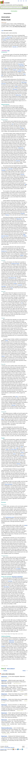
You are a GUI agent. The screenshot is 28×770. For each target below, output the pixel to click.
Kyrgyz (22, 452)
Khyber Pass (18, 94)
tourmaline (3, 286)
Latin (2, 30)
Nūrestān (10, 168)
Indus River (7, 38)
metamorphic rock (12, 277)
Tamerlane (15, 89)
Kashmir (15, 69)
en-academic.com (5, 2)
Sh (20, 126)
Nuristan (3, 646)
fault (12, 287)
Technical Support (7, 747)
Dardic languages (8, 484)
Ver (25, 184)
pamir (16, 396)
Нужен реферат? (11, 668)
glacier (6, 340)
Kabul (22, 128)
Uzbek (7, 449)
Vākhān (21, 255)
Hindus (24, 670)
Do (12, 124)
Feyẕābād (18, 568)
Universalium (14, 11)
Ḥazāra (15, 449)
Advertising (12, 747)
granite (15, 283)
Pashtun (22, 455)
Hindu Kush (4, 676)
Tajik (22, 446)
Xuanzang (10, 580)
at (17, 46)
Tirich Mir (14, 46)
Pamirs (4, 39)
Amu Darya (9, 36)
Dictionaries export (3, 749)
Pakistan (19, 71)
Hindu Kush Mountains (6, 727)
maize (25, 525)
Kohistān (3, 170)
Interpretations (7, 13)
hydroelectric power (10, 517)
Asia (8, 50)
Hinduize (5, 670)
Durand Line (4, 251)
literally (3, 356)
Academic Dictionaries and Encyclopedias (11, 5)
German (22, 174)
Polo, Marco (6, 586)
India (16, 86)
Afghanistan (21, 69)
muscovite (20, 284)
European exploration (17, 576)
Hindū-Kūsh (4, 699)
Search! (25, 7)
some (12, 449)
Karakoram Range (15, 263)
